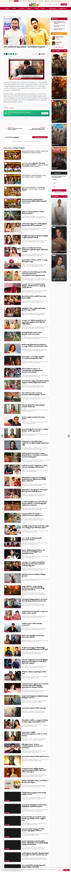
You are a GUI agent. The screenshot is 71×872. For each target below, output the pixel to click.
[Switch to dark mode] (56, 4)
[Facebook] (45, 4)
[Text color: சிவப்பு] (43, 53)
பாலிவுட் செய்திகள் (11, 16)
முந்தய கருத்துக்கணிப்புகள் (59, 192)
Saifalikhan (12, 107)
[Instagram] (52, 4)
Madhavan (6, 107)
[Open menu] (69, 4)
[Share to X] (7, 54)
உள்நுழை (64, 4)
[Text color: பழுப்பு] (42, 53)
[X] (47, 4)
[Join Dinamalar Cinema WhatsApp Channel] (54, 4)
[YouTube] (50, 4)
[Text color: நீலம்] (40, 53)
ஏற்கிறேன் (66, 869)
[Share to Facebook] (4, 54)
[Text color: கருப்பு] (39, 54)
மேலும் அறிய (60, 869)
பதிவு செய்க (59, 190)
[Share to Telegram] (11, 54)
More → (65, 18)
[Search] (59, 4)
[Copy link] (18, 54)
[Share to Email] (13, 54)
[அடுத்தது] (68, 436)
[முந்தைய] (2, 436)
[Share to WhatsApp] (9, 54)
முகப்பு (5, 16)
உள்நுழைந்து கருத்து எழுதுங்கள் (40, 137)
